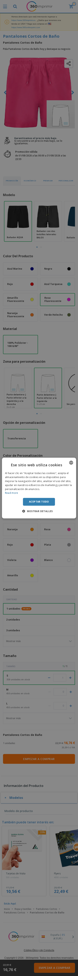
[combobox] (71, 463)
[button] (39, 511)
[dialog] (39, 488)
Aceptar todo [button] (39, 501)
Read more (11, 493)
